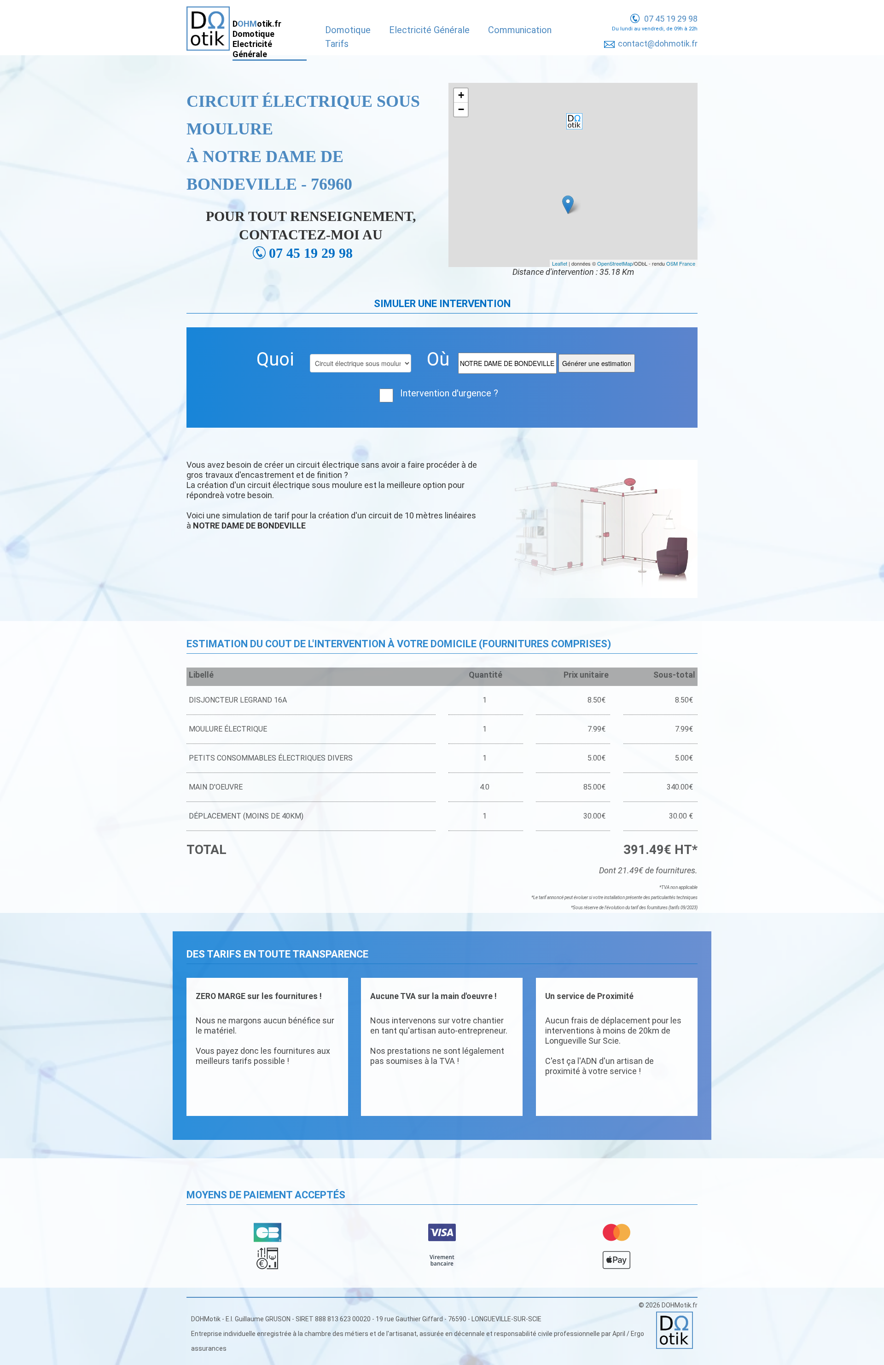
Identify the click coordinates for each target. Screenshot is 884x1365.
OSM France (680, 263)
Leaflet (559, 263)
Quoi (275, 359)
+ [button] (461, 95)
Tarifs (337, 43)
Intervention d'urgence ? (449, 393)
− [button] (461, 109)
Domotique (348, 29)
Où (438, 359)
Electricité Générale (429, 29)
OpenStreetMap (615, 263)
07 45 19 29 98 (671, 18)
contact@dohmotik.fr (658, 43)
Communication (520, 29)
